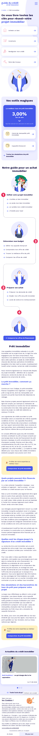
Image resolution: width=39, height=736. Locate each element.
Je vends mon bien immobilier (19, 203)
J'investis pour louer (16, 211)
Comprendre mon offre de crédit (17, 249)
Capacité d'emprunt (19, 146)
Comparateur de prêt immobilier (19, 636)
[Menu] (36, 3)
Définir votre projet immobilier (20, 195)
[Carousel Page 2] (19, 687)
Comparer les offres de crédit (16, 257)
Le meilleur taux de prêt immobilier (19, 108)
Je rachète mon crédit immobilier (20, 207)
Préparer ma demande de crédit (20, 292)
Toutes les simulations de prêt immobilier (17, 155)
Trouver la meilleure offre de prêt (18, 253)
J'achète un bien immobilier (18, 199)
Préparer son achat (15, 288)
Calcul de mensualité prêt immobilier (21, 134)
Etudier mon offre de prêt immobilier (22, 296)
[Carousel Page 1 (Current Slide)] (17, 687)
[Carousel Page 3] (21, 687)
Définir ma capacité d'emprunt (16, 246)
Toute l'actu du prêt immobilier (21, 692)
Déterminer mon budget (13, 241)
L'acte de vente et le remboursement (22, 300)
